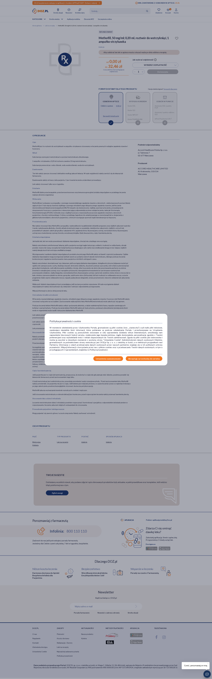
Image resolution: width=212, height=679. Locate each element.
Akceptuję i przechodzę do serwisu (144, 358)
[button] (207, 674)
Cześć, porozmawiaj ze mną (195, 666)
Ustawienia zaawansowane (108, 358)
